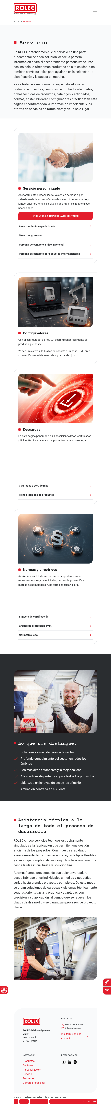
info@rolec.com (73, 1028)
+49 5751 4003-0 (74, 1024)
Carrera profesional (34, 1082)
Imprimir (17, 1097)
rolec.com (89, 1101)
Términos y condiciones (55, 1097)
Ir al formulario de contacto (71, 1036)
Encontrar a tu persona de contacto (56, 216)
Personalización (32, 1069)
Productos (29, 1061)
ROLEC (17, 22)
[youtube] (63, 1062)
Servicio (27, 1074)
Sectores (28, 1065)
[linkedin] (69, 1062)
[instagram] (75, 1062)
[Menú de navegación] (95, 9)
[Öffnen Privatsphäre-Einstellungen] (4, 990)
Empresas (28, 1078)
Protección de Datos (33, 1097)
